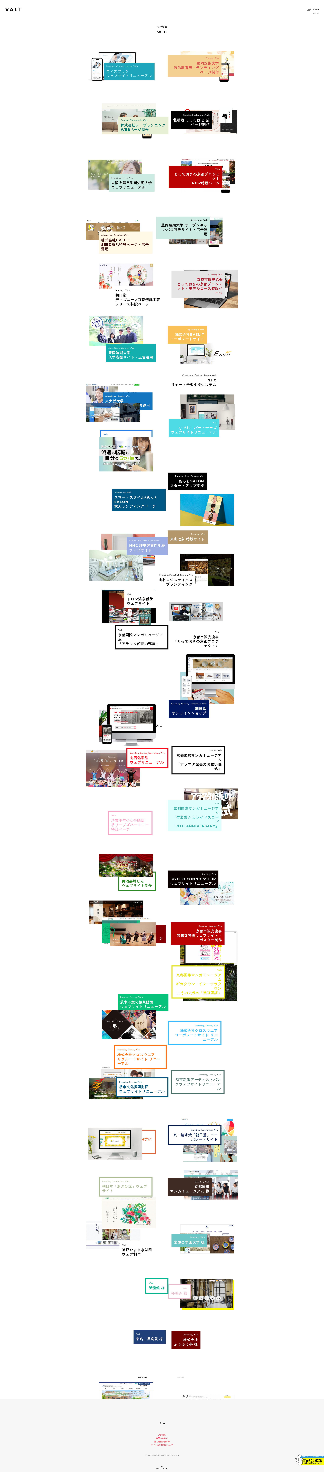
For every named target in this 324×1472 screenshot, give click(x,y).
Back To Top (162, 1468)
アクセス (162, 1435)
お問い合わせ (162, 1438)
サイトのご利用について (162, 1445)
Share (316, 13)
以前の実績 (142, 1378)
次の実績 (180, 1378)
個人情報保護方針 (162, 1441)
